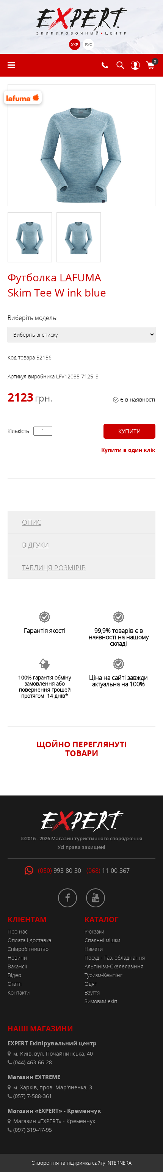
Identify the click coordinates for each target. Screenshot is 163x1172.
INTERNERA (119, 1162)
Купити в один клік (128, 449)
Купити (129, 431)
